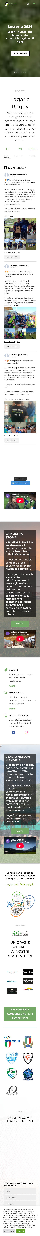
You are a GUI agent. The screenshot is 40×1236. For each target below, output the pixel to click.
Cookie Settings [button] (9, 1231)
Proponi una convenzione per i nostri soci (20, 1014)
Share (18, 252)
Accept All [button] (21, 1231)
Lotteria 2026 (20, 26)
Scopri (19, 624)
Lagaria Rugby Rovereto (19, 174)
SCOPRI (12, 686)
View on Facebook (9, 252)
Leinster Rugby (29, 182)
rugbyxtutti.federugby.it (20, 884)
